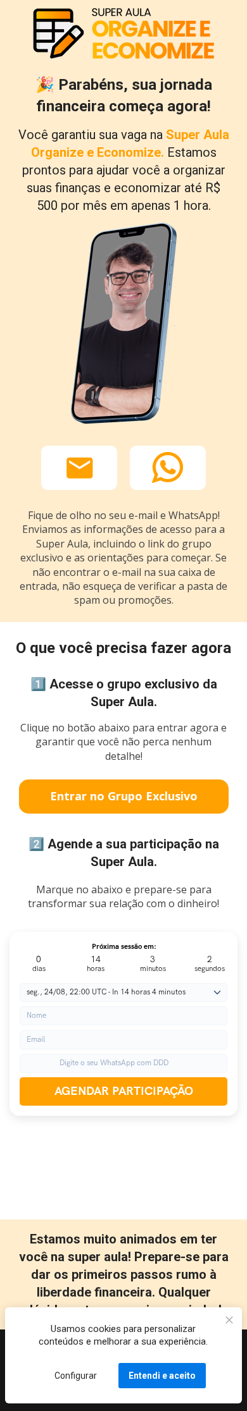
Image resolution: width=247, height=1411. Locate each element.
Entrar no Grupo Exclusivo (124, 795)
